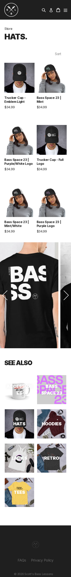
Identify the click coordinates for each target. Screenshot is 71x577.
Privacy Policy (42, 560)
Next (66, 295)
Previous (5, 295)
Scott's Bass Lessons (38, 574)
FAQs (22, 560)
